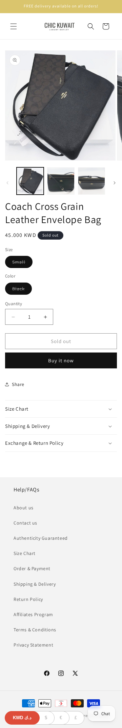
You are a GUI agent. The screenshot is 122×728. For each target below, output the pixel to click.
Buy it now (61, 360)
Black (22, 290)
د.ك (22, 717)
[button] (13, 26)
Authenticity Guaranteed (41, 538)
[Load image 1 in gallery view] (30, 180)
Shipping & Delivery (35, 584)
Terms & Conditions (35, 630)
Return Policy (28, 599)
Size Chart (25, 553)
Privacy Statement (33, 645)
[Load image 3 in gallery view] (91, 180)
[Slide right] (114, 182)
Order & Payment (32, 568)
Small (22, 263)
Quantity (13, 304)
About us (24, 508)
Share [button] (18, 384)
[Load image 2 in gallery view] (60, 180)
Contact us (25, 523)
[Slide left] (7, 182)
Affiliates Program (33, 614)
